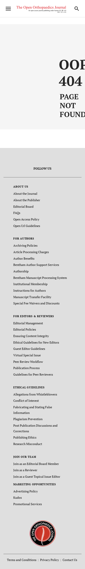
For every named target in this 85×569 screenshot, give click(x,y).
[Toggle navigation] (8, 8)
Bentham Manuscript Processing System (40, 278)
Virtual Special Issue (27, 355)
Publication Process (26, 368)
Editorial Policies (24, 329)
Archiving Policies (25, 245)
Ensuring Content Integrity (31, 336)
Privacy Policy (49, 560)
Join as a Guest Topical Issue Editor (36, 476)
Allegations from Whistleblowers (35, 394)
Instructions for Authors (29, 290)
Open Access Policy (26, 219)
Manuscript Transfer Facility (32, 297)
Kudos (17, 497)
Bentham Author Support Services (36, 265)
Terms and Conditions (21, 560)
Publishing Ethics (24, 437)
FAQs (16, 213)
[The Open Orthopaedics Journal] (42, 533)
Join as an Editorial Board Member (36, 464)
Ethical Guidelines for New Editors (36, 342)
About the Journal (25, 193)
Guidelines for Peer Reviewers (33, 374)
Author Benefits (23, 258)
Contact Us (70, 560)
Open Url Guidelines (26, 226)
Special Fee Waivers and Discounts (36, 303)
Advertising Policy (25, 491)
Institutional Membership (30, 284)
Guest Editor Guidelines (29, 349)
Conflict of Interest (26, 401)
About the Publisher (26, 200)
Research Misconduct (27, 444)
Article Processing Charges (31, 252)
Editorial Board (23, 206)
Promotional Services (27, 504)
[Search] (76, 8)
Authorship (21, 271)
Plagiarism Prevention (27, 419)
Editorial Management (28, 323)
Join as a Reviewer (25, 470)
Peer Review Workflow (28, 362)
